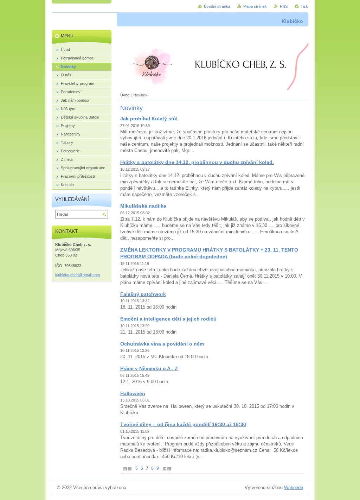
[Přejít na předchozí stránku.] (129, 468)
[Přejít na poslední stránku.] (169, 468)
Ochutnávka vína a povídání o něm (162, 344)
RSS (284, 6)
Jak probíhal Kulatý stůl (149, 118)
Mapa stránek (255, 6)
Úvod (124, 95)
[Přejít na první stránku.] (125, 468)
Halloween (132, 393)
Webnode (293, 487)
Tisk (304, 6)
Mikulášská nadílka (143, 206)
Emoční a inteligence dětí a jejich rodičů (168, 319)
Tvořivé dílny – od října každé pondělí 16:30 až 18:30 (183, 424)
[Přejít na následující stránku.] (164, 468)
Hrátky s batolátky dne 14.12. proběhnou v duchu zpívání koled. (197, 162)
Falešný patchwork (143, 294)
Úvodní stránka (217, 6)
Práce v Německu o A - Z (149, 368)
